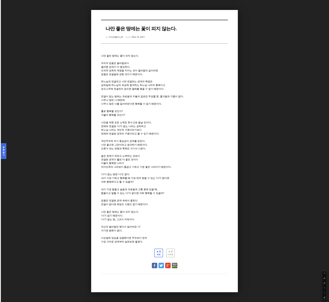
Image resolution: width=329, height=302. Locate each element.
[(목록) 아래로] (324, 292)
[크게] (324, 278)
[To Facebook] (154, 263)
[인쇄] (324, 297)
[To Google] (168, 263)
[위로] (324, 287)
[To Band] (175, 263)
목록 (4, 151)
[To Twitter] (161, 263)
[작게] (324, 283)
